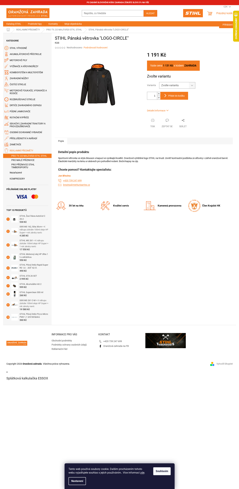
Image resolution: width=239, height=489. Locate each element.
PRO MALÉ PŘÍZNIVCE (22, 160)
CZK (226, 6)
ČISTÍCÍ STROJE (18, 84)
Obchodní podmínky (62, 340)
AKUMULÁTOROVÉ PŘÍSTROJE (26, 54)
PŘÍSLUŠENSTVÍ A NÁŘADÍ (23, 138)
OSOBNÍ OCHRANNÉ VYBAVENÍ (26, 132)
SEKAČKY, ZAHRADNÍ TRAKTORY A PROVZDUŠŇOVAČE (28, 125)
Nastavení (77, 481)
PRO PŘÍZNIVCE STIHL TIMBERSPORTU (23, 166)
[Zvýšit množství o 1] (158, 94)
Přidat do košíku (176, 95)
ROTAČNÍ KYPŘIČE (19, 117)
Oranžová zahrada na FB (116, 346)
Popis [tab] (61, 141)
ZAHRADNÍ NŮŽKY (19, 78)
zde (142, 472)
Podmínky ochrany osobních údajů (69, 344)
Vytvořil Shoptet (224, 363)
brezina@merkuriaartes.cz (76, 184)
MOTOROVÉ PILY (18, 60)
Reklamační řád (59, 349)
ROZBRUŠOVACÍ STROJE (22, 99)
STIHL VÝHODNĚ (18, 48)
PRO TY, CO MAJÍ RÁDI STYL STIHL (29, 155)
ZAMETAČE (15, 144)
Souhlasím (162, 471)
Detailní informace (156, 110)
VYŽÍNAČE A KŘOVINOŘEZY (24, 66)
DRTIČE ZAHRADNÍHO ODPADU (26, 105)
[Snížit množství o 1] (158, 98)
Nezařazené (16, 172)
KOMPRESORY (17, 178)
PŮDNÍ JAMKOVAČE (20, 111)
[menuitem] (13, 23)
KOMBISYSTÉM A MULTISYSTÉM (26, 72)
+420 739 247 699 (72, 180)
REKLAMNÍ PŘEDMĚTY (21, 150)
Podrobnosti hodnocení (95, 47)
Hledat (150, 13)
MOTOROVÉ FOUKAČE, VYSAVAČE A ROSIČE (28, 92)
